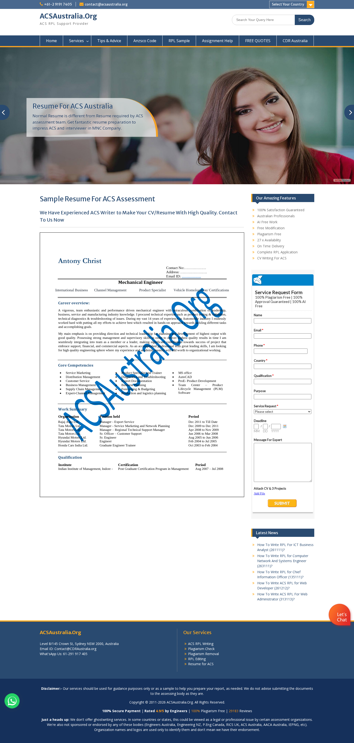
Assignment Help (217, 40)
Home (51, 40)
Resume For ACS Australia (73, 106)
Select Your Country (288, 4)
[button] (340, 629)
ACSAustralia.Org (68, 16)
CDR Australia (295, 40)
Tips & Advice (109, 40)
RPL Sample (179, 40)
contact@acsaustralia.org (106, 4)
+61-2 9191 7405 (58, 4)
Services (76, 40)
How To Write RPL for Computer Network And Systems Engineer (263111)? (282, 560)
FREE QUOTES (257, 40)
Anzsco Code (144, 40)
